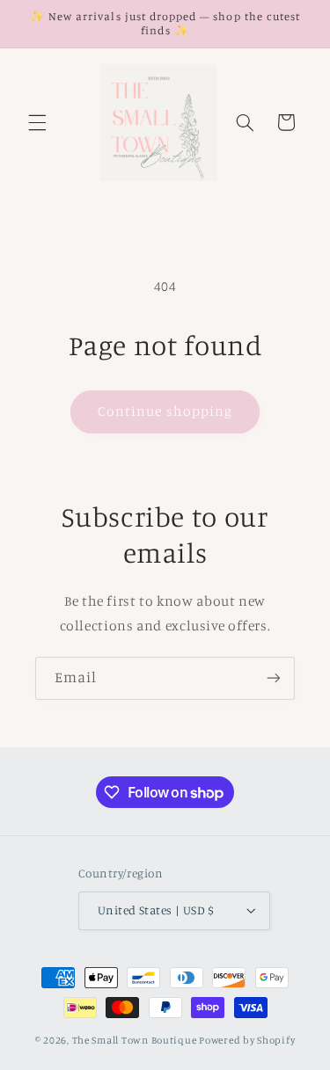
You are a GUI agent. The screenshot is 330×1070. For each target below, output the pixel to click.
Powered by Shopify (247, 1040)
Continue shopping (165, 411)
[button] (37, 122)
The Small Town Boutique (134, 1040)
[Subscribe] (273, 678)
